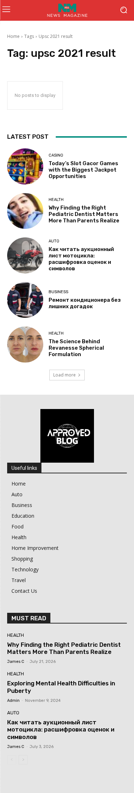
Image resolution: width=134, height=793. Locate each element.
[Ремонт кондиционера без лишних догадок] (25, 300)
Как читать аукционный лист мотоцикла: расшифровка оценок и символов (81, 259)
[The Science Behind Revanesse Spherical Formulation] (25, 344)
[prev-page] (11, 759)
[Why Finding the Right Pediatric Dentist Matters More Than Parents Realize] (25, 211)
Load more (64, 375)
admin (13, 700)
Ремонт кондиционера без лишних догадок (85, 303)
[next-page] (23, 759)
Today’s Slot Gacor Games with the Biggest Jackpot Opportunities (83, 169)
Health (56, 200)
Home (13, 36)
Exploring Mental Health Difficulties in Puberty (61, 687)
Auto (54, 241)
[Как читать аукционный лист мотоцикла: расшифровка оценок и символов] (25, 255)
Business (58, 292)
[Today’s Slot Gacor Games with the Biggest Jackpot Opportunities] (25, 166)
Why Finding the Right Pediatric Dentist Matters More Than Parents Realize (84, 214)
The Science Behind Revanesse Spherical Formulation (76, 348)
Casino (56, 155)
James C (15, 661)
